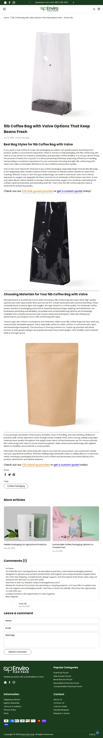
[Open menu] (4, 9)
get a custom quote (70, 191)
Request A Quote (62, 713)
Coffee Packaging (16, 486)
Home (6, 17)
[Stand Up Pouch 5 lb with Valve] (51, 430)
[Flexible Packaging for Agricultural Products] (27, 523)
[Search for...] (94, 9)
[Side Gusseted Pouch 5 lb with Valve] (51, 289)
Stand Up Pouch (61, 672)
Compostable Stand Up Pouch (68, 686)
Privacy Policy (10, 709)
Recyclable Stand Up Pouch (66, 683)
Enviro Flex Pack (27, 734)
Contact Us (59, 703)
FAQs (6, 713)
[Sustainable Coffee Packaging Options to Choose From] (75, 523)
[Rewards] (97, 732)
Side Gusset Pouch (62, 676)
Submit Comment (17, 651)
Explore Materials (11, 703)
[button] (99, 9)
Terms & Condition (12, 706)
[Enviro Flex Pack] (49, 9)
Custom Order (60, 706)
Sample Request (61, 709)
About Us (58, 699)
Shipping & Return (12, 699)
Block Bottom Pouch (63, 679)
